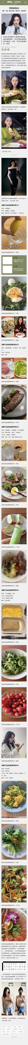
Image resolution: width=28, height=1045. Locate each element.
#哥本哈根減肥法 (5, 1034)
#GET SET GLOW (14, 1034)
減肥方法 (18, 11)
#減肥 (3, 1029)
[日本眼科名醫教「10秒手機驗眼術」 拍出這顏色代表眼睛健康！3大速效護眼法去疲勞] (7, 260)
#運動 (3, 1031)
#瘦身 (21, 1029)
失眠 (7, 11)
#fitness (4, 1026)
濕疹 (3, 11)
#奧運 (14, 1026)
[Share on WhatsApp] (5, 49)
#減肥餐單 (15, 1029)
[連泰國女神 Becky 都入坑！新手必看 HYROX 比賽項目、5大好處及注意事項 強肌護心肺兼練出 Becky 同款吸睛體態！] (7, 269)
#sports (9, 1026)
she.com (8, 47)
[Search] (2, 2)
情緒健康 (23, 11)
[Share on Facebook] (2, 49)
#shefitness (13, 1031)
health (2, 47)
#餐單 (8, 1031)
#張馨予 (19, 1026)
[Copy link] (8, 49)
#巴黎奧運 (21, 1031)
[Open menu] (26, 2)
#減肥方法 (9, 1029)
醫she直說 (11, 11)
